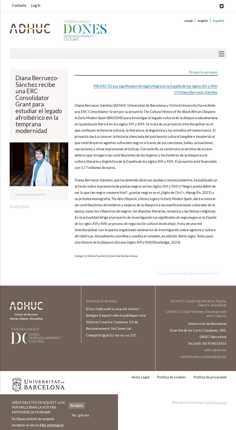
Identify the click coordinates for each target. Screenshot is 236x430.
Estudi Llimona (216, 402)
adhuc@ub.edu (215, 350)
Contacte (19, 5)
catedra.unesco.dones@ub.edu (203, 356)
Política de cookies (171, 377)
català (188, 21)
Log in (35, 5)
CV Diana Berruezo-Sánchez (196, 92)
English (203, 21)
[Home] (81, 31)
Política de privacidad (209, 377)
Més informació (52, 425)
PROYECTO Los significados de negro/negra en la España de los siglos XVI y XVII (156, 86)
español (218, 21)
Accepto (76, 405)
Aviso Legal (140, 377)
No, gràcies (80, 415)
